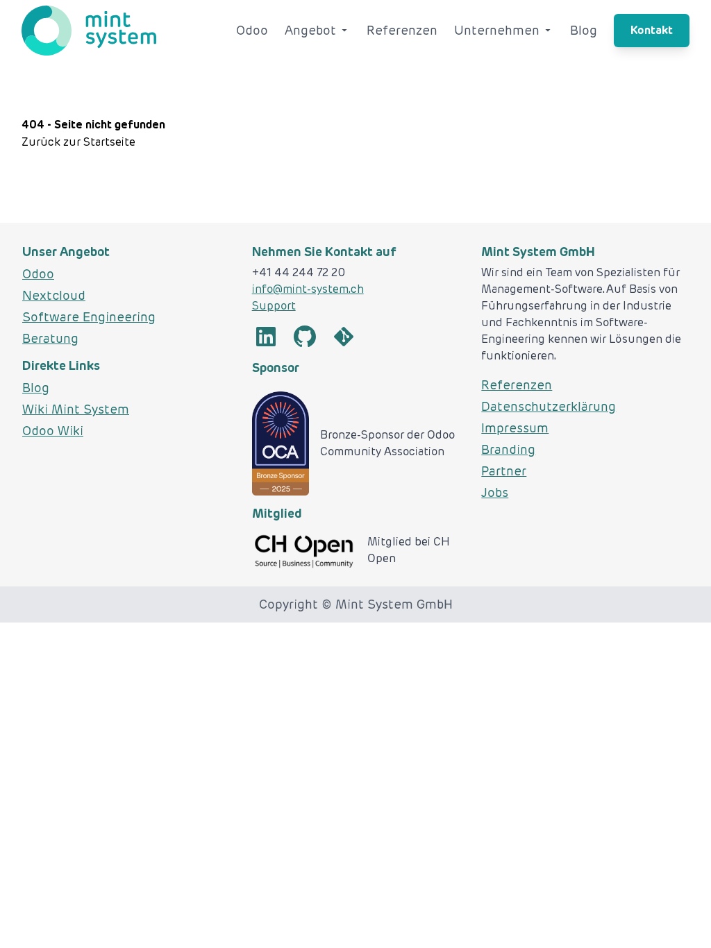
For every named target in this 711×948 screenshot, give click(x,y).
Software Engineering (89, 317)
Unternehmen (496, 30)
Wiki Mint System (75, 409)
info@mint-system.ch (308, 289)
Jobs (494, 492)
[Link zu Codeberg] (344, 337)
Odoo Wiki (52, 431)
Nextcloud (53, 295)
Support (274, 305)
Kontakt (651, 30)
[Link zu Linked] (266, 337)
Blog (583, 30)
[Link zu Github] (305, 337)
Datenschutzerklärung (548, 406)
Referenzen (402, 30)
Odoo (252, 30)
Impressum (515, 428)
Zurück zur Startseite (78, 142)
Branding (508, 449)
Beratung (50, 338)
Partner (503, 471)
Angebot (310, 30)
